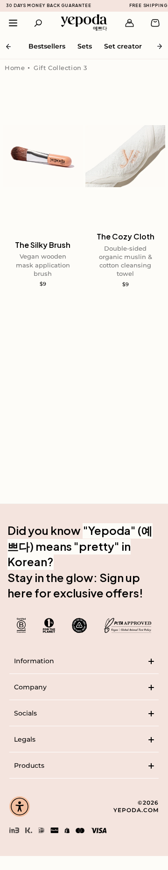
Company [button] (30, 687)
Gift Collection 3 (60, 67)
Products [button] (29, 765)
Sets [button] (84, 46)
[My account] (129, 23)
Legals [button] (24, 739)
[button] (38, 23)
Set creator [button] (123, 46)
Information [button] (34, 661)
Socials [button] (25, 713)
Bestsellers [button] (46, 46)
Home (15, 67)
